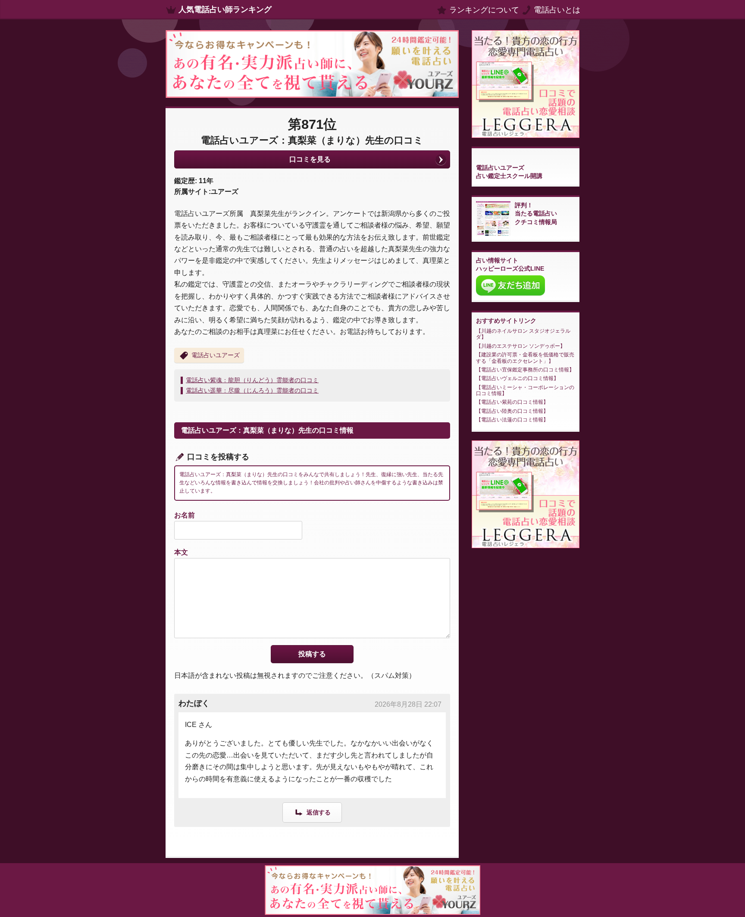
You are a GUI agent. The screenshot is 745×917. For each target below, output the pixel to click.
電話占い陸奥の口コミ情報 (512, 411)
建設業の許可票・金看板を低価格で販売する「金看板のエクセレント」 (525, 358)
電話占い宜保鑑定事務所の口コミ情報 (525, 370)
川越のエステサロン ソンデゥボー (520, 346)
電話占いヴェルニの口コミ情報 (517, 378)
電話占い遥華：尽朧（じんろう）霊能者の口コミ (252, 390)
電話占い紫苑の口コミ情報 (512, 402)
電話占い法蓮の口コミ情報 (512, 420)
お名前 (184, 515)
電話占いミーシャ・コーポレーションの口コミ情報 (525, 390)
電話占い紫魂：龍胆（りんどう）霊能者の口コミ (252, 380)
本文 (181, 552)
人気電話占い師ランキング (225, 9)
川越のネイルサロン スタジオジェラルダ (523, 334)
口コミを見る (310, 159)
